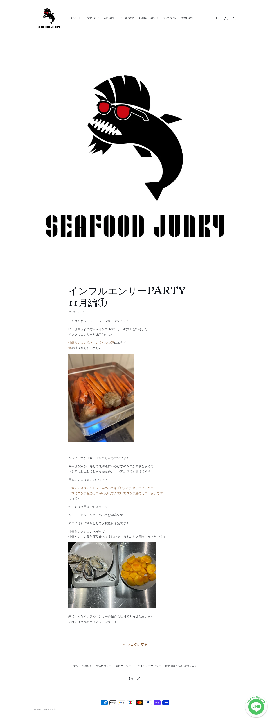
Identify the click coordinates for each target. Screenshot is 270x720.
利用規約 (87, 665)
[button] (218, 18)
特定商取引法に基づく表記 (181, 665)
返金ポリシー (123, 665)
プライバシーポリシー (148, 665)
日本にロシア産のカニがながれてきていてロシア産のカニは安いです (115, 493)
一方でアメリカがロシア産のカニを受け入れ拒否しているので (111, 488)
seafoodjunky (50, 709)
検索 (75, 665)
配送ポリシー (104, 665)
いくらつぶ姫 (105, 342)
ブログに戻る (137, 645)
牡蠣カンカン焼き (80, 342)
